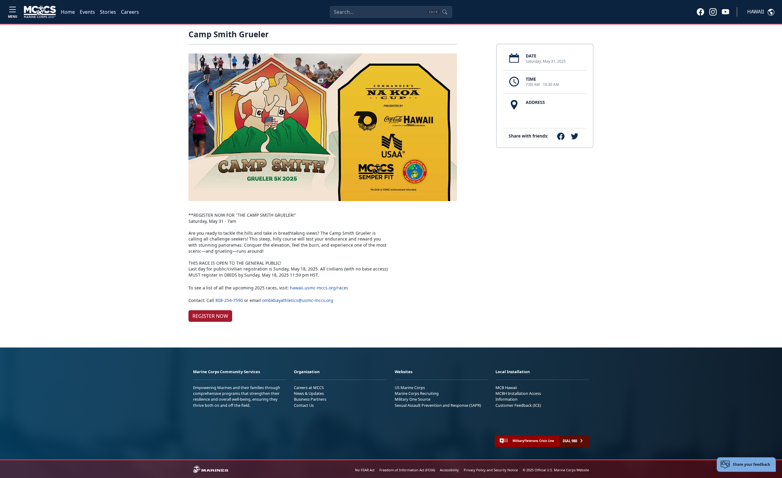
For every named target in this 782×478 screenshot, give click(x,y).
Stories (108, 12)
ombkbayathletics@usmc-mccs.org (297, 300)
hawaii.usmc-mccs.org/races (319, 288)
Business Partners (310, 399)
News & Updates (309, 393)
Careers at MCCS (309, 387)
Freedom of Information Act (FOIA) (407, 470)
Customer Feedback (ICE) (518, 405)
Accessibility (449, 470)
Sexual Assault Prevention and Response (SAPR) (438, 405)
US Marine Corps (410, 387)
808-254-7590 (229, 300)
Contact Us (304, 405)
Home (68, 12)
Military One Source (412, 399)
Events (87, 12)
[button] (700, 11)
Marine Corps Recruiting (417, 393)
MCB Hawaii (506, 387)
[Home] (40, 12)
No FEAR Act (365, 470)
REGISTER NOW (210, 316)
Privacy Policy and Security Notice (491, 470)
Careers (130, 12)
